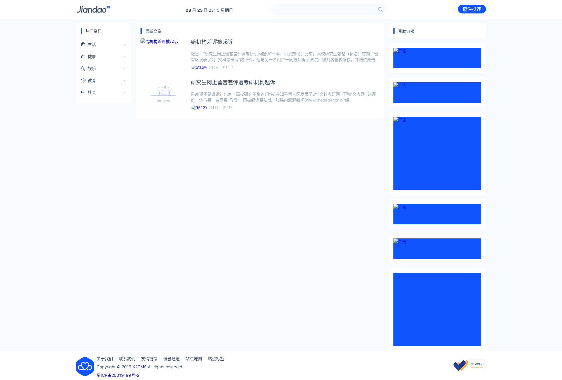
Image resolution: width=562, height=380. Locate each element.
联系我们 (127, 358)
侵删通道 (171, 358)
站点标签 (216, 358)
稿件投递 (471, 9)
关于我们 (105, 358)
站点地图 (194, 358)
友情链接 (149, 358)
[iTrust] (469, 369)
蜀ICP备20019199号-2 (118, 375)
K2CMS (140, 366)
